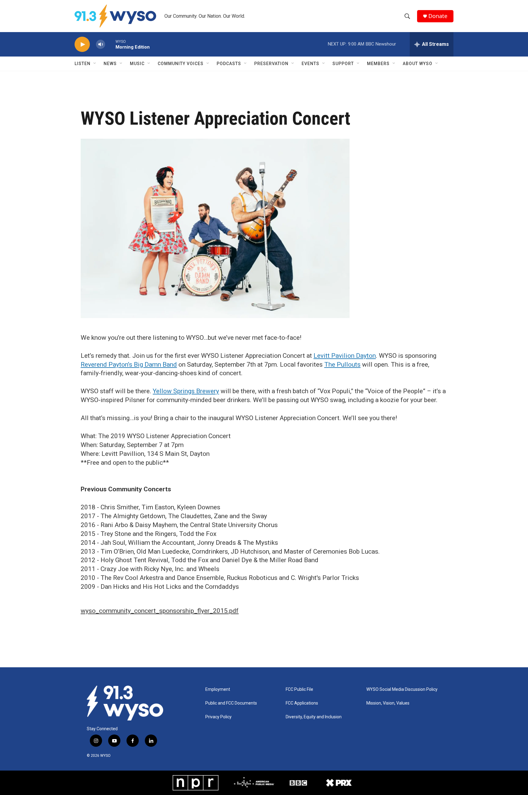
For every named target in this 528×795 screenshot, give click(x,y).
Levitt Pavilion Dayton (345, 355)
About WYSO (417, 63)
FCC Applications (302, 703)
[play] (82, 44)
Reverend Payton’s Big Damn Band (129, 364)
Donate (437, 16)
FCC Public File (299, 689)
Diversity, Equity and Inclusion (314, 717)
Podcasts (229, 63)
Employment (217, 689)
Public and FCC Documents (231, 703)
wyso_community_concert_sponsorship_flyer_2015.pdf (160, 610)
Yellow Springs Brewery (186, 391)
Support (343, 63)
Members (378, 63)
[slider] (110, 44)
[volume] (100, 44)
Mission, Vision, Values (387, 703)
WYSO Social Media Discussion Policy (402, 689)
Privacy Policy (218, 717)
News (110, 63)
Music (137, 63)
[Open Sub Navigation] (95, 63)
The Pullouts (342, 364)
